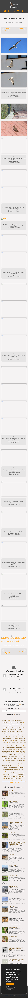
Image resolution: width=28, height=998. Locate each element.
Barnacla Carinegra (6, 751)
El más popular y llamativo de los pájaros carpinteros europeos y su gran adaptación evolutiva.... (17, 843)
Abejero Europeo (6, 720)
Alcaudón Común (6, 731)
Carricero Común (11, 763)
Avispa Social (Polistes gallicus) (9, 749)
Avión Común (19, 742)
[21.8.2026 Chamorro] (5, 870)
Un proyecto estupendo (14, 896)
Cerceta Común (18, 763)
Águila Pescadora (12, 726)
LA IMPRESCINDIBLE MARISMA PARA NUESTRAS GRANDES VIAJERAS (16, 960)
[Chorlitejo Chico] (14, 588)
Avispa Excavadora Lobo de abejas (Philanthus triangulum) (14, 747)
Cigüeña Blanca (14, 773)
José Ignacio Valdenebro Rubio (16, 845)
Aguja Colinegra (19, 727)
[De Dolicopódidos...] (5, 838)
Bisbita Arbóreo (21, 751)
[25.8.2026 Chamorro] (5, 806)
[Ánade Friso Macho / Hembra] (14, 496)
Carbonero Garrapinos (8, 762)
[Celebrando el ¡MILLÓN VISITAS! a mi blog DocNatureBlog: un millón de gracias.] (5, 952)
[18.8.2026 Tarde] (5, 911)
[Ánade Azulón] (14, 526)
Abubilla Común (7, 636)
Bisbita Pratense (7, 753)
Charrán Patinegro (14, 765)
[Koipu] (14, 620)
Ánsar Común (14, 736)
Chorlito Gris (21, 771)
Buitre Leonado (17, 753)
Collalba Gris (18, 778)
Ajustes (8, 981)
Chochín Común (14, 769)
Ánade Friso (23, 636)
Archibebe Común (9, 740)
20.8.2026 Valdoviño (13, 875)
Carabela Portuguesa (11, 760)
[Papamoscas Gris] (14, 250)
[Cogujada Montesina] (14, 119)
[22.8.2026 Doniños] (5, 859)
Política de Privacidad (8, 995)
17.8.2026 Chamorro (13, 936)
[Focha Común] (14, 557)
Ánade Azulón (15, 636)
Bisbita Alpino (14, 751)
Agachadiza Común (6, 724)
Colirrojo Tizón (5, 638)
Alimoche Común (11, 733)
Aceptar (10, 984)
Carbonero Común (21, 760)
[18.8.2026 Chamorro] (5, 932)
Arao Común (16, 738)
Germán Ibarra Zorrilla (15, 674)
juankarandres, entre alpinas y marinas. (15, 919)
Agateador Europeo (16, 724)
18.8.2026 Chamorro (13, 927)
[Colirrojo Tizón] (14, 464)
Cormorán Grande (7, 780)
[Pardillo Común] (14, 381)
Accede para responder (16, 683)
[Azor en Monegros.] (5, 921)
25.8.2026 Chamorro (13, 801)
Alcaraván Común (11, 729)
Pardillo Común (5, 641)
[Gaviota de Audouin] (14, 53)
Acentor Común (20, 722)
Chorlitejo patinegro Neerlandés (15, 822)
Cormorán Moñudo (17, 780)
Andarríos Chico (18, 735)
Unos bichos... (11, 790)
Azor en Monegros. (13, 916)
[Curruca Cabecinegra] (14, 185)
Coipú (24, 637)
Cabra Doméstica (17, 758)
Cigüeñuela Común (8, 774)
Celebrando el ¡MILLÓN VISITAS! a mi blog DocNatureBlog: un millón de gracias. (16, 948)
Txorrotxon (11, 688)
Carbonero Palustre (17, 762)
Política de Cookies (20, 995)
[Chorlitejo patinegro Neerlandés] (5, 827)
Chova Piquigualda (6, 773)
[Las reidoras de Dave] (5, 891)
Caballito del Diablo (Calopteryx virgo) (10, 756)
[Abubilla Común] (4, 219)
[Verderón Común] (14, 298)
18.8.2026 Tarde (12, 906)
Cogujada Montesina (16, 637)
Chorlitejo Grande (12, 771)
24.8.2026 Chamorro (13, 811)
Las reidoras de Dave (13, 886)
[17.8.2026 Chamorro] (5, 941)
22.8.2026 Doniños (12, 854)
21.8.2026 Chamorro (13, 865)
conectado (18, 704)
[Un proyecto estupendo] (5, 902)
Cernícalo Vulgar (6, 765)
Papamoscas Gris (21, 640)
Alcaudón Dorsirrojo (14, 731)
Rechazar (10, 986)
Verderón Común (14, 641)
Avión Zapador (10, 744)
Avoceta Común (19, 749)
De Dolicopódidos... (13, 832)
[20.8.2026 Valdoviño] (5, 880)
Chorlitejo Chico (6, 637)
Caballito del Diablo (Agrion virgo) (16, 754)
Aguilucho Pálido (12, 727)
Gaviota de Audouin (11, 640)
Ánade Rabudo (9, 735)
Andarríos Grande (6, 736)
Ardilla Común (18, 740)
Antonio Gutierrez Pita (14, 792)
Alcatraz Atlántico (19, 729)
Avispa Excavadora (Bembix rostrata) (16, 745)
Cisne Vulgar (16, 774)
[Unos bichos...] (5, 795)
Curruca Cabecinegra (15, 638)
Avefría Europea (12, 742)
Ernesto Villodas (13, 962)
